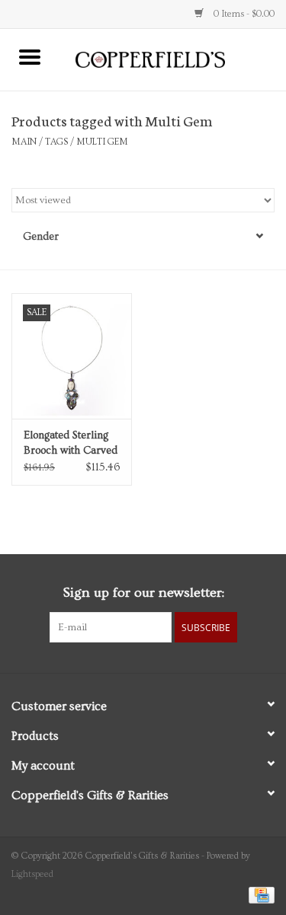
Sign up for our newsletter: (143, 593)
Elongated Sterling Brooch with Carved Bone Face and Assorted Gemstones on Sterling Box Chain (70, 443)
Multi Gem (102, 142)
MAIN (24, 142)
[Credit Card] (259, 893)
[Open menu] (29, 56)
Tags (56, 142)
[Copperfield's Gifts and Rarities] (173, 58)
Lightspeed (32, 874)
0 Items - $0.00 (243, 14)
